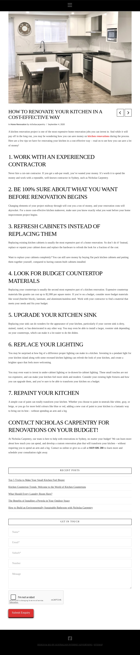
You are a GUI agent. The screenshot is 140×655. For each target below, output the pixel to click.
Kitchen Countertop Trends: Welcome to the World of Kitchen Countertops (47, 487)
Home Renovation (18, 124)
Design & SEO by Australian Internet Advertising (64, 645)
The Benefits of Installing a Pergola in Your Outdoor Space (39, 500)
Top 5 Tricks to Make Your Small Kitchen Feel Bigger (36, 480)
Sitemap (98, 645)
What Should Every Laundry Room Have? (30, 494)
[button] (70, 5)
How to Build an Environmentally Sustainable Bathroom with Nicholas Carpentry (50, 507)
